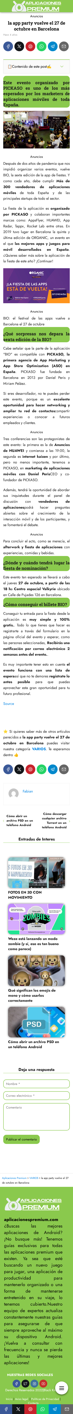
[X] (19, 46)
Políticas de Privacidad (45, 1399)
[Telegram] (53, 46)
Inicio (9, 1399)
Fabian (28, 791)
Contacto (33, 1403)
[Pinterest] (30, 46)
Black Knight (52, 1390)
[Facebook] (8, 46)
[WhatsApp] (41, 46)
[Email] (64, 46)
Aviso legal (21, 1399)
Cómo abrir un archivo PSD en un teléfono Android (19, 820)
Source (8, 703)
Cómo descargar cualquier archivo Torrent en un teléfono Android (54, 821)
